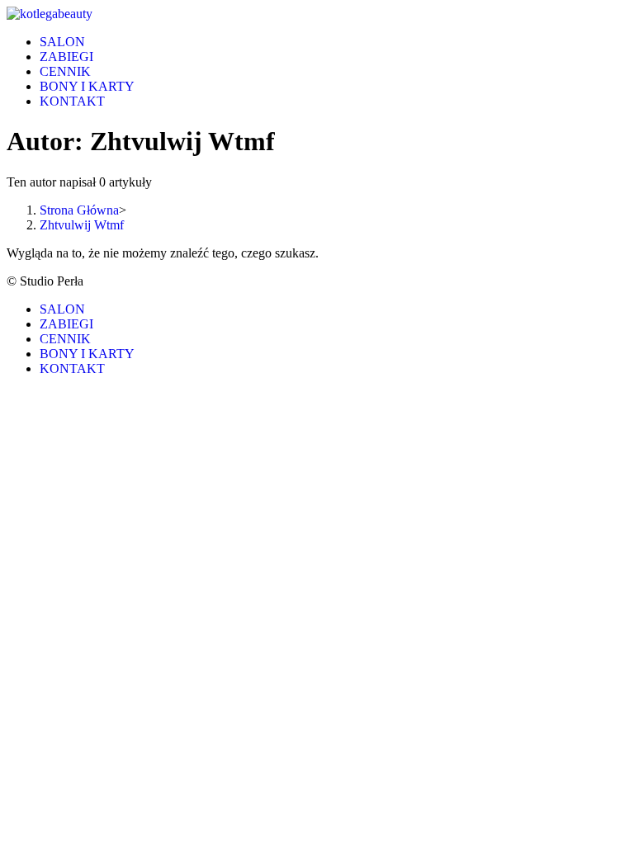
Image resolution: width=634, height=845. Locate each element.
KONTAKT (72, 368)
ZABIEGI (66, 324)
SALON (62, 309)
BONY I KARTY (87, 354)
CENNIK (65, 339)
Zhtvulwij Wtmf (82, 225)
